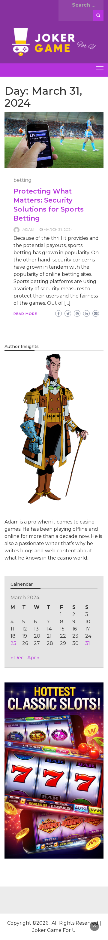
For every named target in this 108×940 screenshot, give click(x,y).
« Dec (17, 658)
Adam (28, 229)
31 (87, 643)
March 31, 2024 (58, 229)
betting (23, 180)
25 (13, 643)
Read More (25, 314)
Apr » (33, 658)
